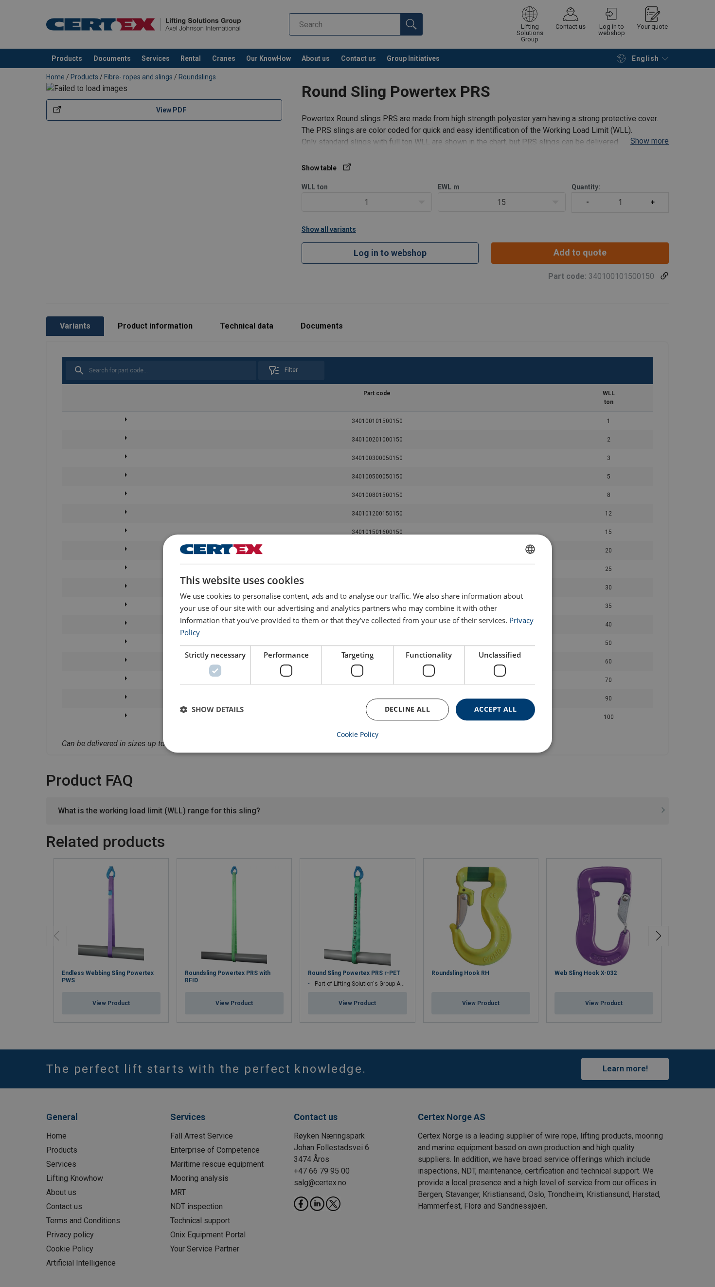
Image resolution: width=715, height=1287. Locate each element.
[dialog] (357, 643)
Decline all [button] (407, 709)
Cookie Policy (357, 734)
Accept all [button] (495, 709)
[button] (212, 709)
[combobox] (530, 549)
